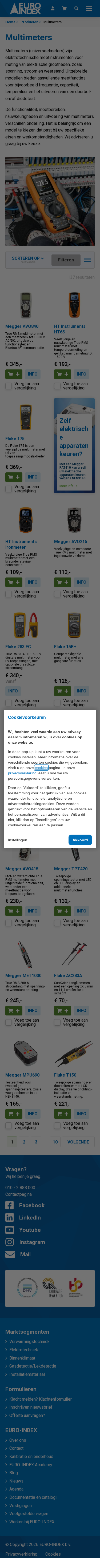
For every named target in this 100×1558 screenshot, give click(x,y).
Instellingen (17, 840)
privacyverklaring (22, 773)
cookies (41, 768)
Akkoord (80, 840)
